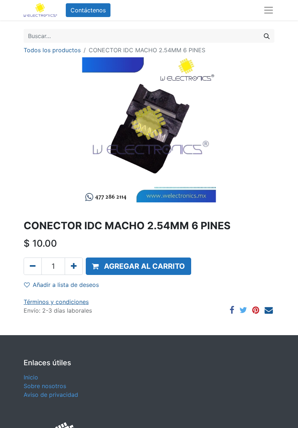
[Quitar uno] (33, 266)
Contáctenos (88, 10)
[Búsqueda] (266, 36)
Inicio (31, 377)
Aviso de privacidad (51, 394)
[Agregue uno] (74, 266)
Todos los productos (52, 50)
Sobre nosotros (45, 386)
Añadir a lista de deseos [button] (66, 284)
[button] (138, 266)
